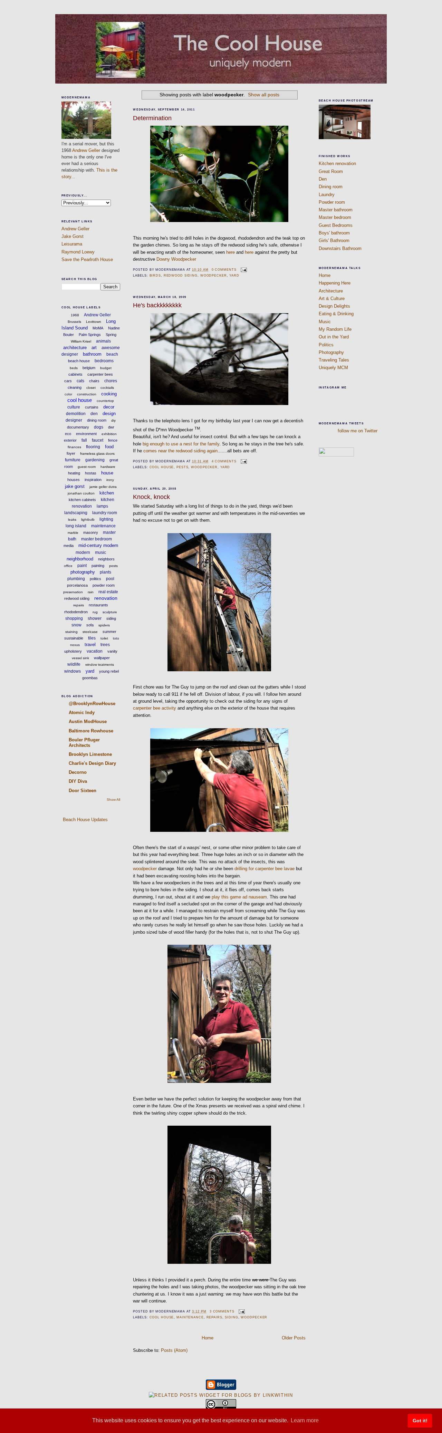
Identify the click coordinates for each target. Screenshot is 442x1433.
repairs (78, 605)
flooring (93, 446)
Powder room (332, 202)
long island (76, 525)
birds (155, 275)
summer (109, 631)
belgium (89, 368)
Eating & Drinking (336, 313)
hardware (107, 467)
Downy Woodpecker (176, 259)
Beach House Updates (84, 819)
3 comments (222, 1311)
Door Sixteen (82, 790)
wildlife (73, 664)
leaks (72, 519)
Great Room (331, 171)
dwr (111, 427)
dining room (96, 420)
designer (74, 420)
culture (73, 407)
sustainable (73, 638)
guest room (87, 467)
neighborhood (80, 558)
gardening (95, 460)
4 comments (224, 461)
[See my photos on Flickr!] (336, 455)
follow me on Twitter (357, 430)
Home (207, 1337)
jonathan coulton (81, 493)
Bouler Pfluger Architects (84, 742)
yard (90, 671)
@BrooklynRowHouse (92, 703)
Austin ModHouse (88, 721)
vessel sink (80, 658)
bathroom (92, 354)
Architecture (331, 291)
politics (95, 579)
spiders (104, 625)
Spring (111, 335)
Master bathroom (336, 209)
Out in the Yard (334, 336)
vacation (95, 651)
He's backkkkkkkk (157, 305)
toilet (104, 638)
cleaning (74, 387)
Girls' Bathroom (334, 240)
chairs (94, 381)
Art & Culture (332, 298)
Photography (331, 352)
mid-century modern (98, 545)
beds (74, 368)
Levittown (93, 322)
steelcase (90, 632)
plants (105, 572)
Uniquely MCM (333, 367)
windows (72, 671)
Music (325, 321)
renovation (105, 598)
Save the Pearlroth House (87, 259)
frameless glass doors (97, 453)
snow (76, 625)
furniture (72, 460)
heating (74, 473)
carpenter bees (100, 374)
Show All (113, 799)
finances (74, 447)
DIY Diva (78, 781)
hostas (90, 473)
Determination (152, 118)
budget (106, 368)
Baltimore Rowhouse (91, 730)
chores (110, 380)
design (109, 413)
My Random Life (335, 329)
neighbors (106, 559)
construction (86, 394)
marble (73, 533)
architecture (75, 347)
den (94, 413)
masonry (90, 532)
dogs (98, 427)
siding (111, 618)
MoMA (98, 328)
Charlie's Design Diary (92, 763)
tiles (92, 638)
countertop (105, 401)
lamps (102, 506)
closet (91, 387)
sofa (90, 625)
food (109, 446)
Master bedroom (335, 217)
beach (112, 354)
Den (323, 179)
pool (110, 578)
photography (82, 572)
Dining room (331, 186)
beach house (79, 361)
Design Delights (334, 306)
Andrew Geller (86, 150)
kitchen (106, 493)
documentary (78, 427)
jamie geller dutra (103, 487)
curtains (91, 407)
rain (91, 592)
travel (90, 644)
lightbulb (88, 519)
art (94, 347)
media (69, 546)
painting (98, 566)
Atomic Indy (82, 712)
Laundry (327, 194)
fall (84, 440)
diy (113, 420)
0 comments (224, 269)
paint (82, 565)
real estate (108, 591)
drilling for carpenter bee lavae (264, 868)
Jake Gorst (72, 236)
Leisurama (71, 244)
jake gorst (75, 486)
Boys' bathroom (334, 232)
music (100, 552)
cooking (109, 393)
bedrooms (104, 360)
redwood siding (76, 598)
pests (113, 566)
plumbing (76, 578)
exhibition (109, 434)
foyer (71, 453)
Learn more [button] (305, 1420)
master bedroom (96, 539)
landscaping (75, 512)
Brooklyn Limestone (90, 754)
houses (73, 480)
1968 (75, 315)
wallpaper (102, 658)
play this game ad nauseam (239, 897)
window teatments (99, 664)
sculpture (110, 612)
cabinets (75, 374)
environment (86, 434)
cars (68, 381)
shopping (74, 618)
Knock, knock (151, 496)
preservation (73, 592)
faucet (97, 440)
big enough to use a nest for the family (181, 443)
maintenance (103, 525)
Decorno (78, 772)
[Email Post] (243, 269)
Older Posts (294, 1337)
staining (71, 632)
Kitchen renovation (337, 163)
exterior (70, 440)
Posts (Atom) (174, 1350)
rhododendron (76, 612)
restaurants (98, 605)
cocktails (107, 387)
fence (112, 440)
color (68, 394)
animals (103, 341)
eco (68, 434)
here (230, 252)
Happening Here (334, 283)
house (107, 472)
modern (83, 552)
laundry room (104, 512)
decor (108, 407)
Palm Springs (90, 335)
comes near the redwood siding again (180, 450)
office (68, 566)
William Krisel (81, 341)
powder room (104, 585)
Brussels (74, 322)
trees (105, 644)
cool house (79, 400)
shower (95, 618)
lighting (106, 519)
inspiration (93, 480)
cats (80, 380)
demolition (76, 413)
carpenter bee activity (154, 708)
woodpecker (213, 275)
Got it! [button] (420, 1420)
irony (110, 480)
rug (95, 612)
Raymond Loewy (78, 251)
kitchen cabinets (82, 500)
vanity (112, 651)
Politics (326, 344)
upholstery (73, 651)
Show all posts (263, 94)
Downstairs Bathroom (340, 248)
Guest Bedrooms (336, 225)
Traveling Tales (334, 360)
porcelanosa (77, 585)
